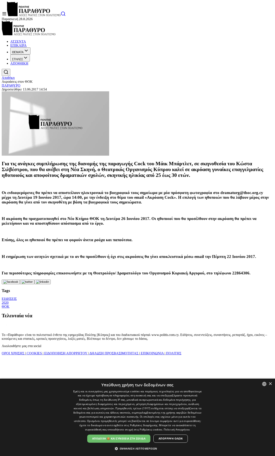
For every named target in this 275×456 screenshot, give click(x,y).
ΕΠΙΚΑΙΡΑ (18, 45)
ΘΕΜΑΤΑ (18, 52)
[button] (137, 448)
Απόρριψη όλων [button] (171, 438)
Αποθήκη (8, 78)
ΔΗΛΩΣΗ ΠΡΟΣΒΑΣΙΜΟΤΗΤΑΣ (114, 353)
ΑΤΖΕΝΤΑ (18, 41)
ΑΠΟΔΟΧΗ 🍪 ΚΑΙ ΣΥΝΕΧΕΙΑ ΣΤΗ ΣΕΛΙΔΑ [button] (118, 438)
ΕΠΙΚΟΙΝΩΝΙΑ (152, 353)
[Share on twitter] (27, 282)
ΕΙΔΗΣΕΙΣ (9, 299)
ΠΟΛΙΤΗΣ (173, 353)
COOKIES (34, 353)
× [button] (270, 383)
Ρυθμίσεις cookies (151, 429)
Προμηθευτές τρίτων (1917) (133, 408)
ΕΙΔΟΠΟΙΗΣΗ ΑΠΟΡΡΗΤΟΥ (65, 353)
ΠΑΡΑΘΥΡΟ (11, 85)
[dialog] (137, 417)
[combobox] (264, 384)
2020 (5, 302)
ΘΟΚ (5, 306)
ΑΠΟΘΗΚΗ (19, 63)
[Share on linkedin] (42, 282)
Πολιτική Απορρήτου (177, 429)
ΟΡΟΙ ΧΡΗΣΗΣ (13, 353)
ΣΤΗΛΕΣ (17, 59)
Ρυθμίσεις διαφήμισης (144, 425)
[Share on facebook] (11, 282)
